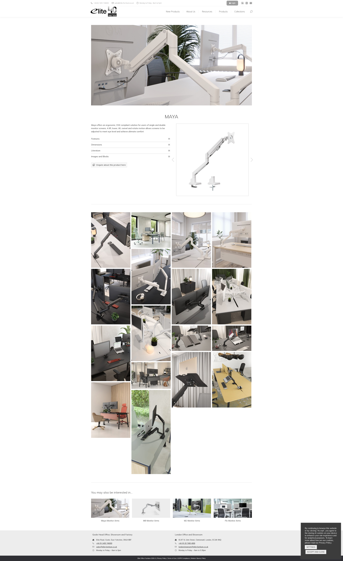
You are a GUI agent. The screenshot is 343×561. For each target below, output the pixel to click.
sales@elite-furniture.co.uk (106, 547)
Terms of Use (171, 558)
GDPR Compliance (184, 558)
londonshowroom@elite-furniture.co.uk (193, 547)
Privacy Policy (161, 558)
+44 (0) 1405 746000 (104, 543)
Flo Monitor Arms (233, 520)
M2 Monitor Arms (192, 520)
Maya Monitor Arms (110, 520)
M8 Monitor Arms (151, 520)
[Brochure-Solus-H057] (151, 230)
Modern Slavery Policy (198, 558)
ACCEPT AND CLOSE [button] (316, 552)
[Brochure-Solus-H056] (151, 432)
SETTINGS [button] (310, 547)
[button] (173, 160)
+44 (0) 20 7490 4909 (187, 543)
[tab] (130, 138)
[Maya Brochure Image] (110, 240)
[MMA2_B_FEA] (212, 160)
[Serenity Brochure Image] (231, 380)
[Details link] (110, 508)
